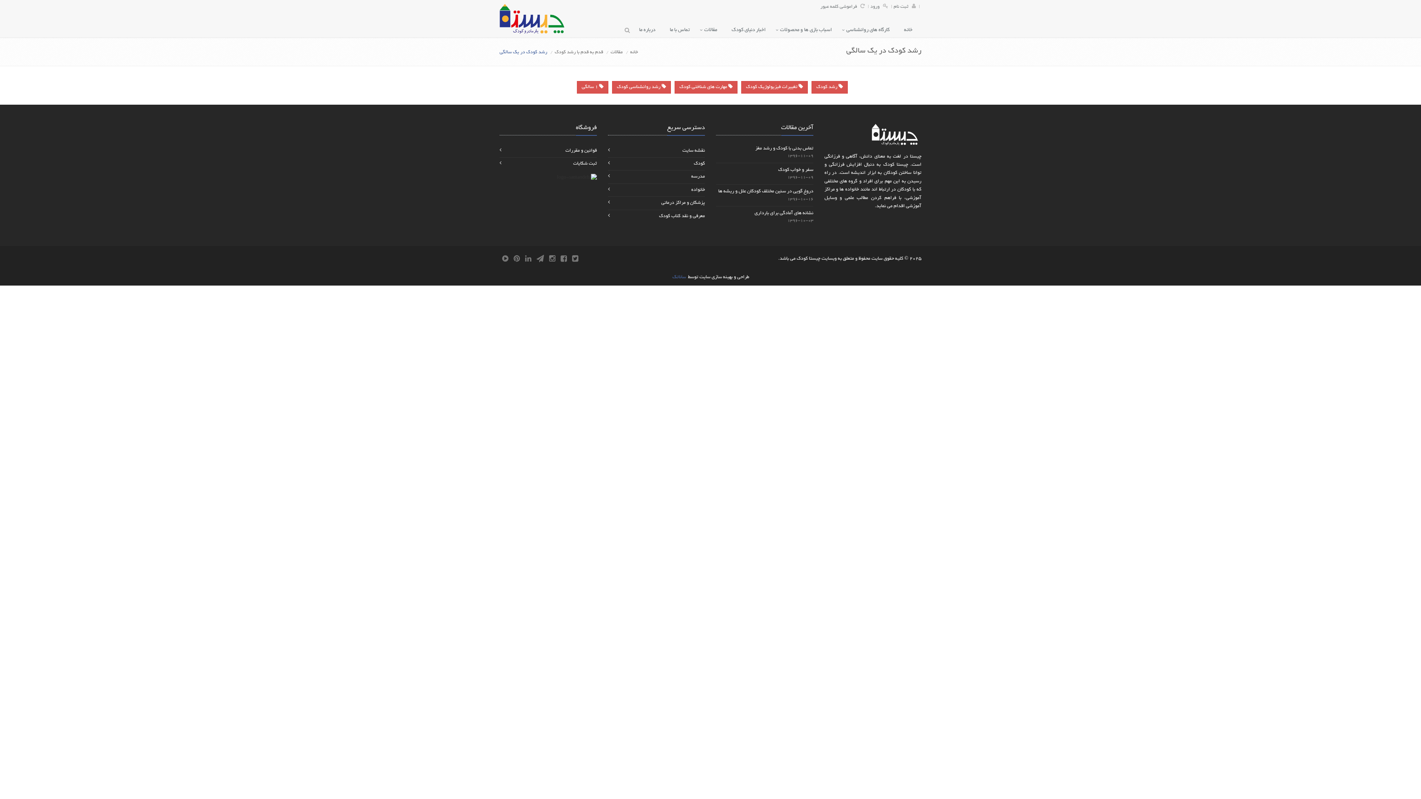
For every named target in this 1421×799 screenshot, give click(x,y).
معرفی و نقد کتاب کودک (682, 216)
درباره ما (649, 30)
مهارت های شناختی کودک (703, 87)
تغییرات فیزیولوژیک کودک (772, 87)
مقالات (712, 30)
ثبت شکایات (585, 163)
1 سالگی (590, 87)
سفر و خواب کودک (795, 170)
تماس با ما (681, 30)
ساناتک (679, 277)
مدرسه (698, 176)
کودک (699, 163)
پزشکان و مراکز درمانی (683, 203)
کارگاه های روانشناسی (869, 30)
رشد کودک (827, 87)
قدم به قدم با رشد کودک (579, 52)
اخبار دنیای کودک (750, 30)
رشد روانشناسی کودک (639, 87)
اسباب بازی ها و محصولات (807, 30)
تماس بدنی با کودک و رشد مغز (784, 148)
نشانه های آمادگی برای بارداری (784, 213)
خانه (910, 30)
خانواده (698, 190)
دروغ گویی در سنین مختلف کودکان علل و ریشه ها (765, 191)
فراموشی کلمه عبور (838, 7)
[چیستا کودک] (532, 18)
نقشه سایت (693, 151)
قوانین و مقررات (581, 151)
